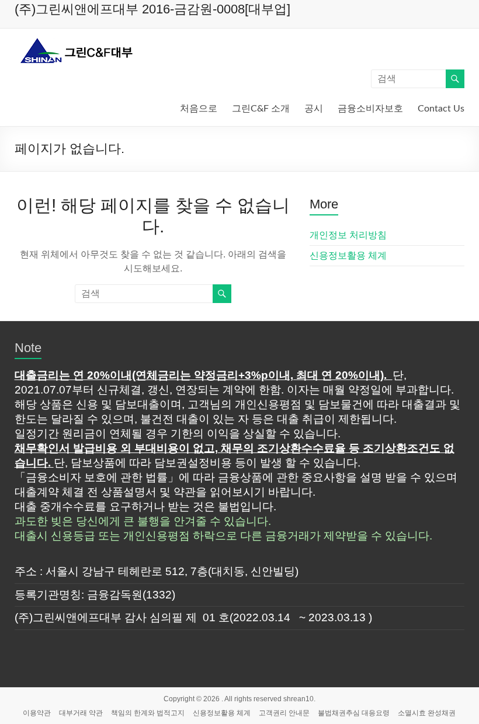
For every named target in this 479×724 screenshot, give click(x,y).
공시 (313, 108)
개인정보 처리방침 (348, 235)
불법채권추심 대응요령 (354, 712)
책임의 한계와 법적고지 (148, 712)
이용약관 (37, 712)
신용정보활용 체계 (348, 255)
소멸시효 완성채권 (427, 712)
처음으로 (198, 108)
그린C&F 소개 (261, 108)
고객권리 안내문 (284, 712)
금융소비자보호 (370, 108)
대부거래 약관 (81, 712)
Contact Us (441, 108)
